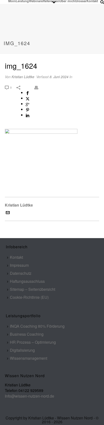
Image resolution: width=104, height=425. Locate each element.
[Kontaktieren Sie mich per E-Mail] (8, 213)
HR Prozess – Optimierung (33, 342)
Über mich (67, 1)
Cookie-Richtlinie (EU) (29, 297)
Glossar (81, 1)
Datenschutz (20, 273)
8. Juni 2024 (59, 76)
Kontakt (92, 1)
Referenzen (51, 1)
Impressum (19, 265)
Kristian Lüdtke (23, 76)
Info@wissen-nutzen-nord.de (29, 396)
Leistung (22, 1)
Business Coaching (27, 334)
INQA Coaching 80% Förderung (37, 326)
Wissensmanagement (28, 358)
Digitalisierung (22, 350)
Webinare (36, 1)
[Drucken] (38, 87)
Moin (12, 1)
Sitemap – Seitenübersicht (32, 289)
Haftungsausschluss (27, 281)
